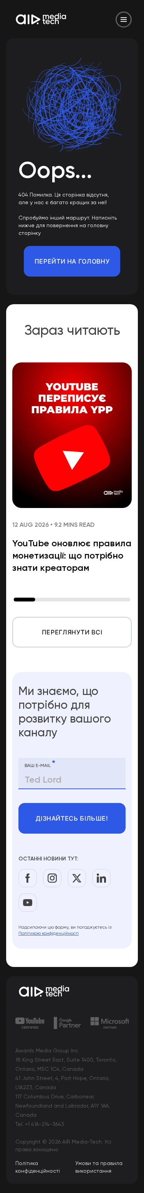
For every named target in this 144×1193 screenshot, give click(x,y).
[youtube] (27, 902)
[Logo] (41, 19)
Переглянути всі (72, 632)
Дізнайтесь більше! (72, 818)
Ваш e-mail (40, 764)
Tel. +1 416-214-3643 (39, 1124)
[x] (77, 878)
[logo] (72, 991)
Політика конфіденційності (37, 1167)
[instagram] (52, 878)
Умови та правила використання (98, 1167)
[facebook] (27, 878)
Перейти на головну (72, 261)
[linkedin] (101, 878)
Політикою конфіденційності (48, 933)
